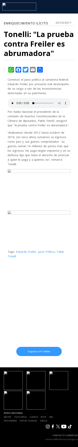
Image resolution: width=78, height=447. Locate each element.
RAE (51, 416)
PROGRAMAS (10, 420)
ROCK (43, 416)
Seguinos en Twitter (39, 351)
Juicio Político (46, 251)
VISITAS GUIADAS (28, 420)
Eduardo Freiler (26, 251)
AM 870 (7, 416)
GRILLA (43, 420)
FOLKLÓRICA (20, 416)
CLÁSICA (34, 416)
